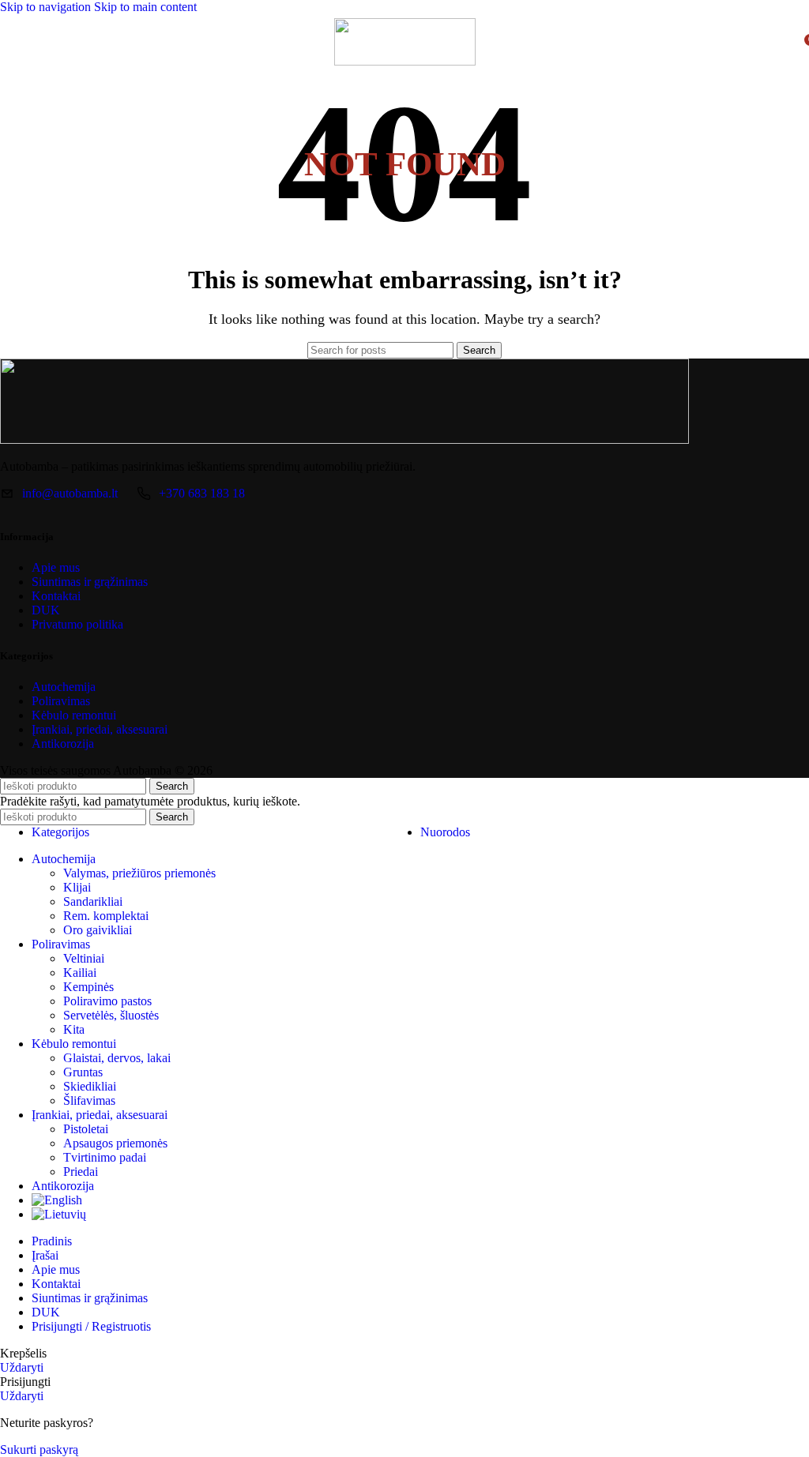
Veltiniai (83, 958)
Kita (74, 1029)
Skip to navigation (47, 6)
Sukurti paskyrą (39, 1449)
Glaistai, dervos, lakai (117, 1058)
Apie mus (56, 567)
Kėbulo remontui (74, 715)
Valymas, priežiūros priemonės (139, 873)
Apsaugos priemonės (115, 1143)
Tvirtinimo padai (104, 1157)
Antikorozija (63, 743)
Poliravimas (61, 701)
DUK (46, 610)
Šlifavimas (89, 1100)
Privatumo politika (77, 624)
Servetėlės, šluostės (111, 1015)
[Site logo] (405, 61)
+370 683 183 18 (202, 493)
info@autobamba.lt (70, 493)
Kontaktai (56, 596)
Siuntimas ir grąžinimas (90, 581)
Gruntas (83, 1072)
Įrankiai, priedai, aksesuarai (99, 729)
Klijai (77, 887)
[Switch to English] (57, 1200)
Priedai (80, 1171)
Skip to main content (145, 6)
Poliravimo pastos (107, 1001)
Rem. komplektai (106, 915)
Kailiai (79, 972)
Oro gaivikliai (97, 930)
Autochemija (64, 686)
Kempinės (88, 986)
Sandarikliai (92, 901)
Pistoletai (85, 1129)
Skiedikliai (89, 1086)
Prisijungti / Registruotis (91, 1326)
